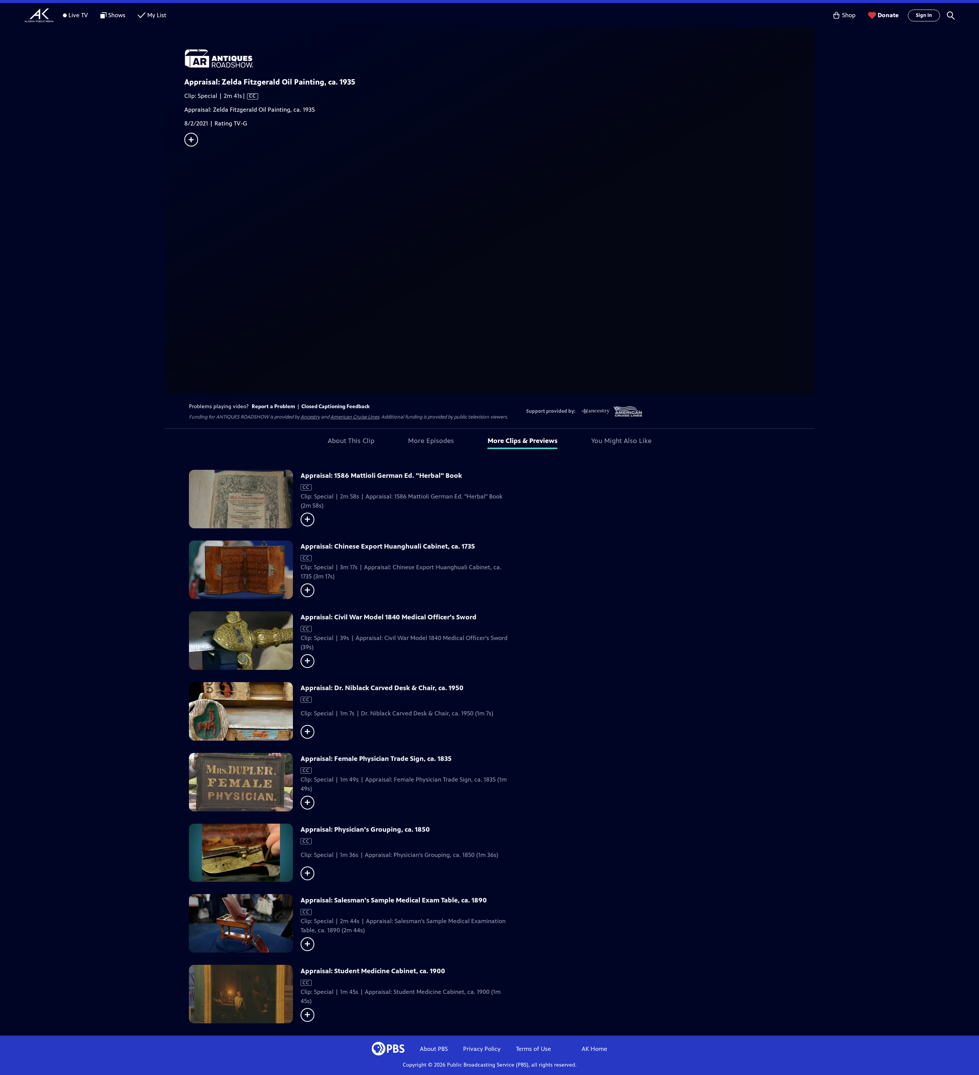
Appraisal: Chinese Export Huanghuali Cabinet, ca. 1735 (388, 546)
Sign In (924, 15)
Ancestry (310, 417)
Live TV (78, 15)
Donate (888, 15)
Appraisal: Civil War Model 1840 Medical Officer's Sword (388, 617)
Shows (116, 15)
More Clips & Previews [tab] (523, 441)
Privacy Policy (482, 1048)
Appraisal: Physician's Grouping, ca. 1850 (365, 829)
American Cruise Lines (354, 417)
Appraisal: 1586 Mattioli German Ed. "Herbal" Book (381, 475)
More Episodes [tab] (431, 441)
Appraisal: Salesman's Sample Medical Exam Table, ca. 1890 (394, 900)
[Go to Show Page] (499, 58)
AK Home (594, 1048)
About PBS (434, 1048)
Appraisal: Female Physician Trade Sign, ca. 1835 (376, 758)
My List (156, 15)
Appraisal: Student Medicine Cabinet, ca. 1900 (373, 971)
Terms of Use (533, 1048)
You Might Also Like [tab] (621, 441)
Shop (848, 15)
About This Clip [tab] (351, 441)
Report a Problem (273, 406)
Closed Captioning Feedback (335, 406)
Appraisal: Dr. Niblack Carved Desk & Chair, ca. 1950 (382, 688)
